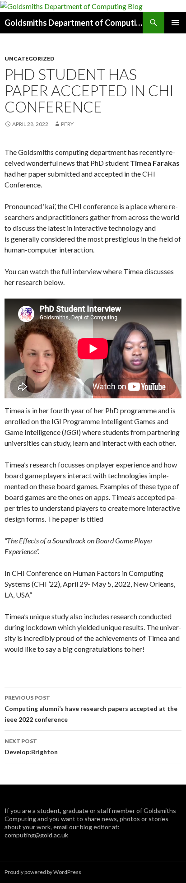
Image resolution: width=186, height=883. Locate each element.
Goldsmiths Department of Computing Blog (74, 23)
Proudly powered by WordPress (43, 872)
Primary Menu (175, 22)
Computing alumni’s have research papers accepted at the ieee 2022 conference (91, 708)
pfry (67, 124)
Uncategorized (29, 58)
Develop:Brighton (31, 747)
